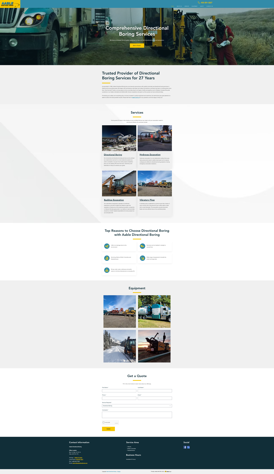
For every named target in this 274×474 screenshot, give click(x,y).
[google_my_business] (188, 447)
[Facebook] (185, 447)
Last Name (140, 387)
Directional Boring (113, 154)
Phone (103, 395)
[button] (186, 6)
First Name (105, 387)
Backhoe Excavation (114, 200)
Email (139, 395)
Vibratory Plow (147, 200)
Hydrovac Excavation (150, 154)
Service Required (106, 402)
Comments (105, 410)
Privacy (118, 471)
